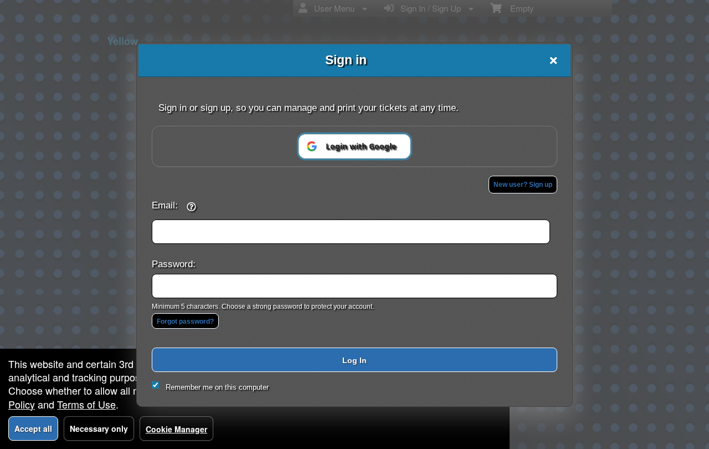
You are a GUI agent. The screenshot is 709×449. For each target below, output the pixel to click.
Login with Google (361, 146)
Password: (174, 264)
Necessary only (99, 428)
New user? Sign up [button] (523, 184)
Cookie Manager (176, 429)
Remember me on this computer (217, 387)
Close (553, 60)
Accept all (33, 428)
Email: (165, 205)
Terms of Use (86, 404)
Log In (354, 360)
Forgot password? (185, 321)
